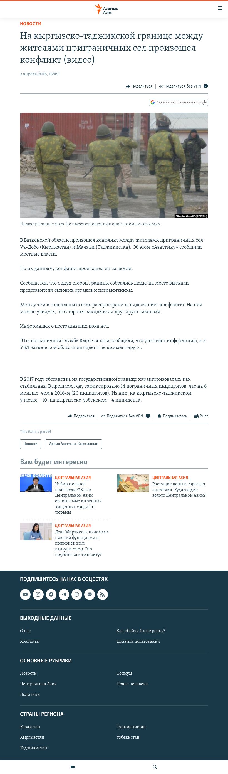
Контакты (29, 641)
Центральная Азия (73, 478)
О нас (25, 631)
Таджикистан (33, 748)
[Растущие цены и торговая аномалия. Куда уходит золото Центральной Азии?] (133, 483)
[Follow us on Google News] (89, 594)
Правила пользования (138, 641)
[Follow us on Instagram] (38, 594)
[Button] (139, 86)
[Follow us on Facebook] (51, 594)
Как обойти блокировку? (141, 631)
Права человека (132, 684)
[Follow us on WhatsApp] (76, 594)
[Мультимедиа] (73, 767)
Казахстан (30, 727)
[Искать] (155, 767)
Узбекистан (128, 737)
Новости (30, 24)
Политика (30, 695)
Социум (124, 673)
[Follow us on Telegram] (64, 594)
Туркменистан (131, 727)
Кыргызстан (32, 737)
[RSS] (102, 594)
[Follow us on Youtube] (25, 594)
